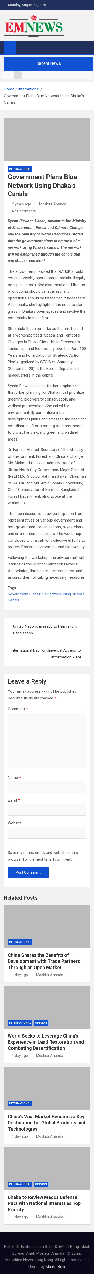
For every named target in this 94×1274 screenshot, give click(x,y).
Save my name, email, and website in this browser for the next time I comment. (43, 856)
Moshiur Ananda (52, 204)
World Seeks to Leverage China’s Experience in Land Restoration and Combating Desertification (46, 1042)
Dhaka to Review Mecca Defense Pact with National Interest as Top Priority (44, 1203)
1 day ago (20, 975)
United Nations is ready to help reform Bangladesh (45, 629)
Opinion (41, 1022)
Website (15, 823)
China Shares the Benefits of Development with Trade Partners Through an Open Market (44, 961)
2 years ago (21, 204)
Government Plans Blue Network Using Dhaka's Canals (46, 597)
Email (14, 800)
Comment (18, 709)
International (20, 169)
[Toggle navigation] (22, 47)
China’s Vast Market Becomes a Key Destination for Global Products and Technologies (46, 1123)
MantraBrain (56, 1266)
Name (14, 777)
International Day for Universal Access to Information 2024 (46, 653)
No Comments (24, 211)
